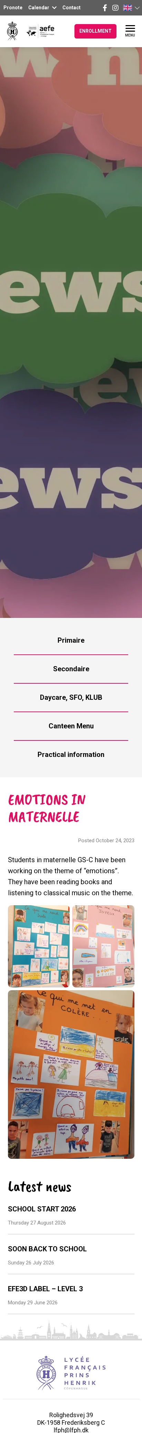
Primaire (71, 640)
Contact (71, 7)
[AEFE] (36, 31)
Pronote (12, 7)
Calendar (39, 7)
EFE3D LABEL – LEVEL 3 (45, 1289)
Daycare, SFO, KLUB (71, 697)
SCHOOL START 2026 (42, 1209)
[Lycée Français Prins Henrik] (12, 31)
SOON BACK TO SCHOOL (47, 1249)
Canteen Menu (71, 726)
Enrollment (95, 31)
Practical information (71, 754)
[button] (131, 7)
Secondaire (71, 669)
